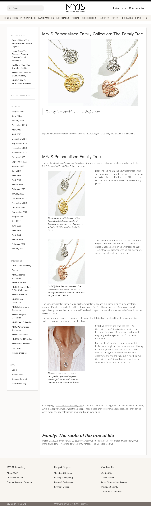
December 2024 (19, 139)
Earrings (15, 270)
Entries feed (17, 374)
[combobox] (27, 8)
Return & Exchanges (63, 482)
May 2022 (16, 230)
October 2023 (18, 157)
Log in (14, 369)
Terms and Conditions (111, 491)
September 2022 (19, 212)
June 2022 (17, 225)
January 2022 (18, 248)
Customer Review (15, 477)
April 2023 (16, 180)
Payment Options (62, 486)
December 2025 (19, 125)
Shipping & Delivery (63, 473)
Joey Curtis (82, 440)
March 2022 (17, 239)
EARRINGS (104, 18)
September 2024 (19, 143)
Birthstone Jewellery (21, 265)
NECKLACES (127, 18)
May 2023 (16, 175)
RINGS (115, 18)
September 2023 (19, 161)
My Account (120, 8)
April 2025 (16, 134)
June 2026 (17, 116)
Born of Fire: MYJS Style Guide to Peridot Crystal (22, 43)
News (110, 443)
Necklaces (16, 348)
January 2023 (18, 193)
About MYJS (12, 473)
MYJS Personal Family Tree (63, 373)
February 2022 (18, 244)
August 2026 (18, 111)
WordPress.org (19, 383)
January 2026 (18, 120)
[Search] (9, 8)
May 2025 (16, 129)
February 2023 (18, 189)
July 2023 (16, 171)
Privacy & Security (109, 486)
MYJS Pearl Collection (22, 322)
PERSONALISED (28, 18)
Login (103, 482)
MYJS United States (21, 343)
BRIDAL (75, 18)
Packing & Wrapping (63, 477)
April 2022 (16, 235)
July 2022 (16, 221)
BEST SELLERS (11, 18)
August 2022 (18, 216)
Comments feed (19, 379)
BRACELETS (141, 18)
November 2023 (19, 152)
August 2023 (18, 166)
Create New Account (118, 482)
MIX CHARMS (62, 18)
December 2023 (19, 148)
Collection (60, 166)
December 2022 (19, 198)
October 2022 (18, 207)
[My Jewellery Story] (75, 8)
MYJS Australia (19, 282)
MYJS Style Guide (20, 334)
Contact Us (106, 473)
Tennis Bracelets (20, 352)
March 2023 (17, 184)
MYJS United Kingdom (22, 339)
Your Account (107, 477)
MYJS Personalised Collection (117, 440)
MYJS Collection (19, 294)
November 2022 (19, 203)
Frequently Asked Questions (20, 482)
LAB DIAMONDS (46, 18)
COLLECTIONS (89, 18)
